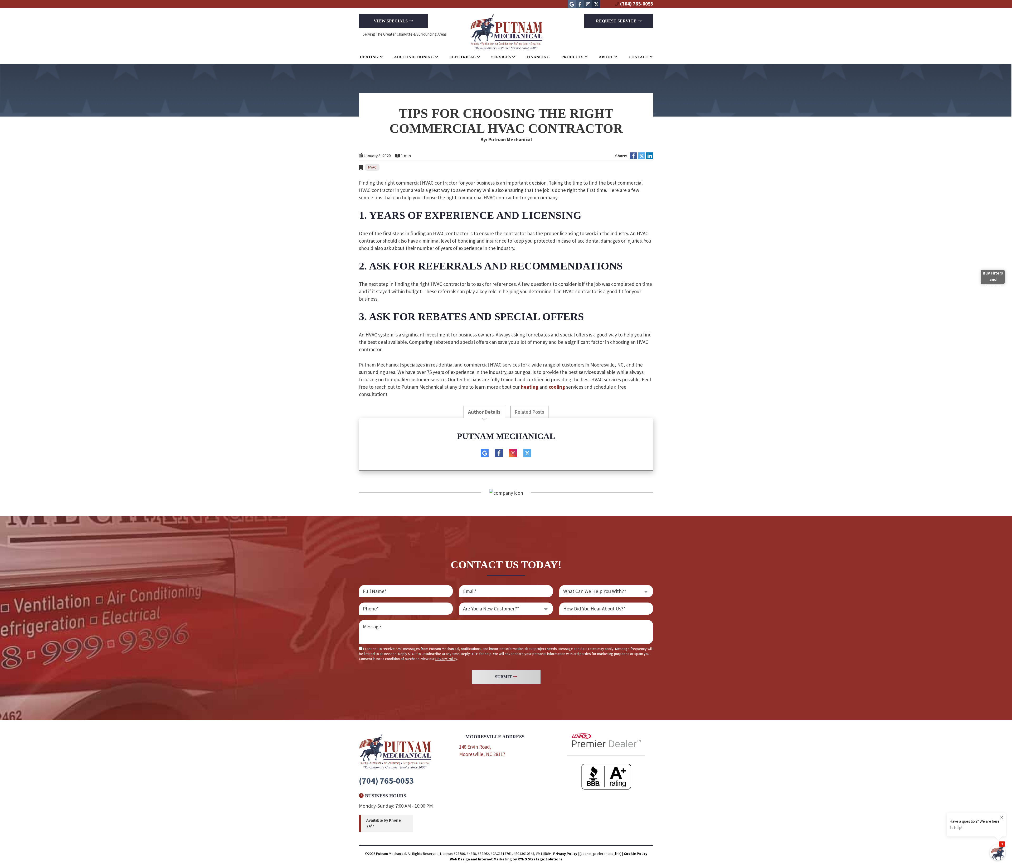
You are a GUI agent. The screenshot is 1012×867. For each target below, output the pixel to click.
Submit (503, 677)
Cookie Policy (635, 853)
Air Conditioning (414, 57)
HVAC (372, 167)
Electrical (462, 57)
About (606, 57)
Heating (369, 57)
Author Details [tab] (484, 412)
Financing (538, 57)
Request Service (616, 21)
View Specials (391, 21)
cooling (557, 387)
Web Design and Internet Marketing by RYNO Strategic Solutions (506, 859)
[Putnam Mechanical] (506, 31)
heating (529, 387)
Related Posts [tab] (529, 412)
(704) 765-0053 (636, 4)
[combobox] (506, 609)
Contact (638, 57)
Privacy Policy (446, 658)
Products (572, 57)
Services (501, 57)
